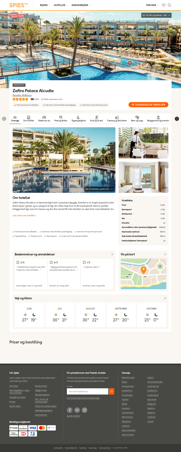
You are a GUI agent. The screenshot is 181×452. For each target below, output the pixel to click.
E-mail (69, 386)
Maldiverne (152, 390)
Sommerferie (128, 412)
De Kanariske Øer (155, 381)
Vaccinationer (41, 414)
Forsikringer (127, 395)
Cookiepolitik (58, 448)
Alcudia (73, 202)
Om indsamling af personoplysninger (83, 398)
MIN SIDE (151, 5)
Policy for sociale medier (46, 406)
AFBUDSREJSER (80, 5)
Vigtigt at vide (41, 390)
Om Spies (13, 386)
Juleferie (126, 425)
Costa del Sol (153, 386)
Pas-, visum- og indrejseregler (41, 400)
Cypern (150, 377)
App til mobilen (73, 415)
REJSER (44, 5)
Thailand (151, 417)
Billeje (124, 403)
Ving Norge (83, 448)
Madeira (151, 408)
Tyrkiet (150, 421)
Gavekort (126, 408)
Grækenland (152, 395)
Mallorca (27, 95)
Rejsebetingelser (42, 394)
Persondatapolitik (71, 448)
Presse (12, 401)
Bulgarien (151, 403)
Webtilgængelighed (43, 410)
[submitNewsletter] (111, 391)
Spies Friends (128, 434)
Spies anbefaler (129, 430)
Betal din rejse (128, 377)
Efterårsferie (127, 417)
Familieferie (127, 390)
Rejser (124, 381)
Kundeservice (41, 386)
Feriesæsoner (128, 386)
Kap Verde (151, 399)
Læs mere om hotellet (24, 215)
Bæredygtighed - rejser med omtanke (19, 391)
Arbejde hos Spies (17, 397)
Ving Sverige (93, 448)
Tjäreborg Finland (105, 448)
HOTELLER (59, 5)
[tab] (15, 119)
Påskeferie (126, 421)
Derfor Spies (15, 406)
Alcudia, (17, 95)
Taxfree (125, 399)
